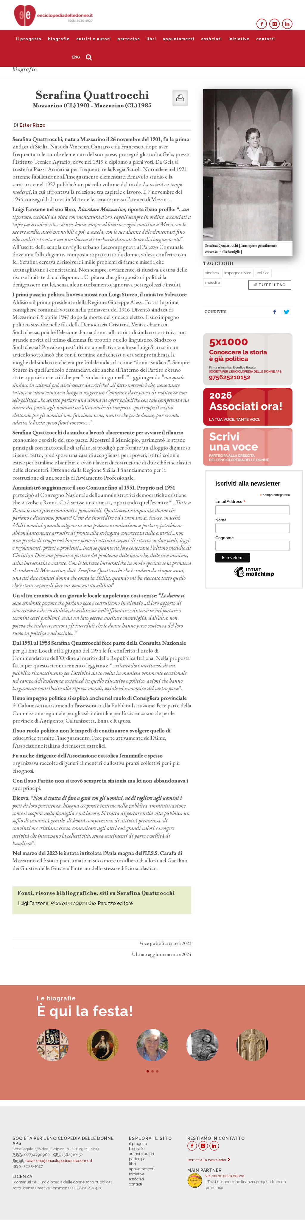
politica (263, 273)
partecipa (128, 39)
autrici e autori (93, 39)
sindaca (212, 273)
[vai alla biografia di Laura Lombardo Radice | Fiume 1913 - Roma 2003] (202, 1045)
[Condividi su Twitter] (286, 312)
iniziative (239, 39)
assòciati (211, 39)
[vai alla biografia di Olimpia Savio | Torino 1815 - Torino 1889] (102, 1045)
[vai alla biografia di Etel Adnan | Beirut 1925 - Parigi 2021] (152, 1045)
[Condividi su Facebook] (275, 312)
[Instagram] (274, 24)
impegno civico (237, 273)
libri (151, 39)
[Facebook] (261, 24)
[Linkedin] (287, 24)
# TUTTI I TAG (270, 285)
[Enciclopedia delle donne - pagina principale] (54, 15)
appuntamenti (178, 39)
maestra (212, 282)
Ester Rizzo (33, 125)
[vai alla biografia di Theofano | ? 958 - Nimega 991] (252, 1045)
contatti (265, 39)
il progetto (28, 39)
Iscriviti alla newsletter (207, 1160)
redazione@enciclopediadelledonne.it (58, 1160)
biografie (59, 39)
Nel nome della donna (224, 1176)
